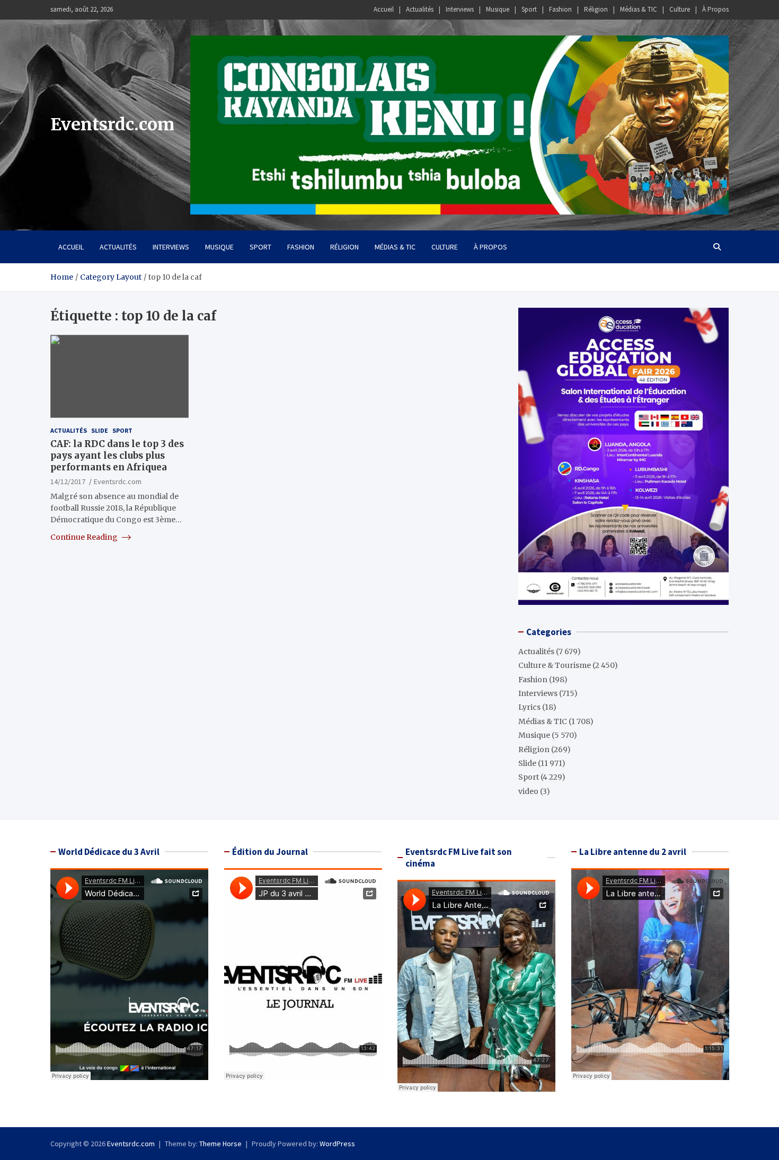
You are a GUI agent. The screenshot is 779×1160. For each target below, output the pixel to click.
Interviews (460, 9)
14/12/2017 (67, 481)
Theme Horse (220, 1143)
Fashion (560, 9)
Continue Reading (84, 537)
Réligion (596, 9)
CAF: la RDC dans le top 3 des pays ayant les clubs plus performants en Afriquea (117, 455)
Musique (497, 9)
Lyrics (529, 707)
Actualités (419, 9)
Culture (679, 9)
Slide (99, 430)
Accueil (384, 9)
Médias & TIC (638, 9)
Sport (529, 9)
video (528, 791)
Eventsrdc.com (112, 124)
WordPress (337, 1143)
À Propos (715, 9)
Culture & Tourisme (554, 665)
